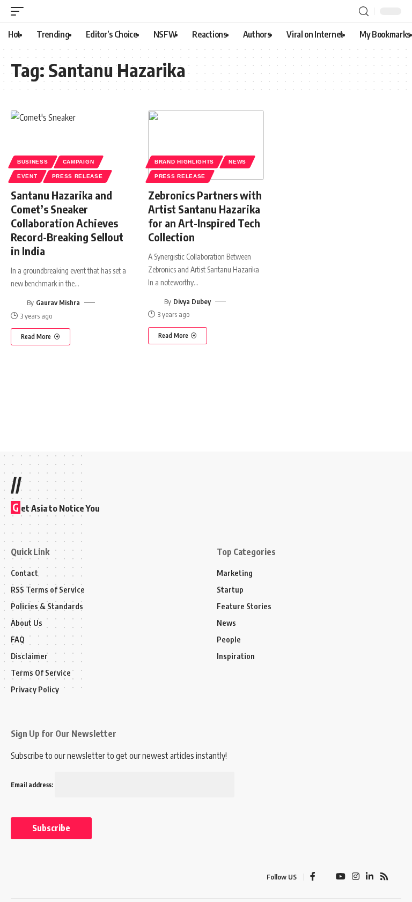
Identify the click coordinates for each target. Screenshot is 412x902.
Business (32, 162)
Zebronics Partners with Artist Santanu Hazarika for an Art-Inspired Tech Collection (205, 215)
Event (27, 176)
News (237, 162)
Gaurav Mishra (58, 302)
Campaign (78, 162)
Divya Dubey (192, 301)
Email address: (33, 785)
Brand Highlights (184, 162)
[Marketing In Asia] (34, 876)
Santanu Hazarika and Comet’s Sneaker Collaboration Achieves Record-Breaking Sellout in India (67, 222)
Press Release (77, 176)
